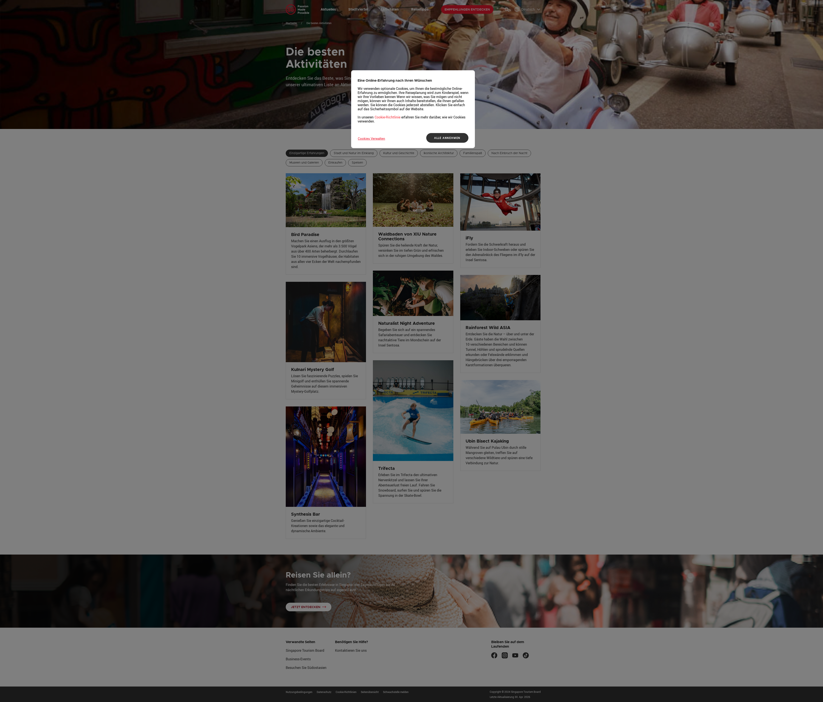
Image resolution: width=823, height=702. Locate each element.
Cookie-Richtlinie (387, 117)
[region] (413, 109)
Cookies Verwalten (371, 138)
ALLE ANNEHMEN (447, 137)
